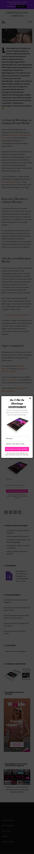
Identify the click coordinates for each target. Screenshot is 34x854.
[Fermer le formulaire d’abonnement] (30, 399)
